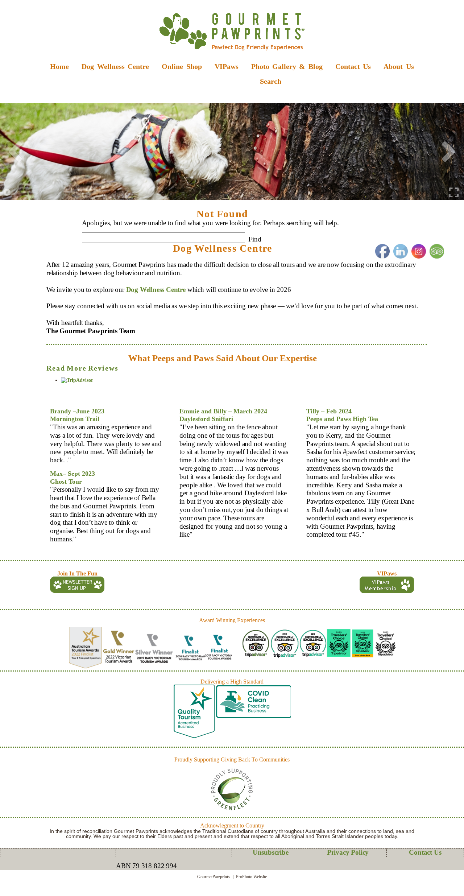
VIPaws (227, 66)
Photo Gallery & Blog (287, 66)
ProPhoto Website (251, 876)
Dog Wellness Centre (156, 289)
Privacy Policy (348, 852)
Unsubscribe (271, 852)
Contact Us (353, 66)
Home (59, 66)
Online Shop (182, 66)
